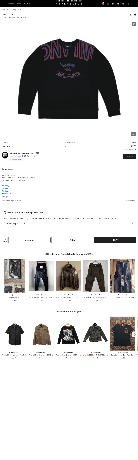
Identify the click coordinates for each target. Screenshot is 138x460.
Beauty (27, 3)
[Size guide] (74, 142)
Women (10, 3)
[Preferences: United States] (103, 4)
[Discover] (113, 3)
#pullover (6, 191)
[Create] (108, 3)
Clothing (12, 9)
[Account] (128, 3)
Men (19, 3)
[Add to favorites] (131, 14)
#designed (6, 194)
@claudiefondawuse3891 (79, 254)
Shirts (22, 9)
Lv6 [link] (37, 153)
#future (5, 188)
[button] (69, 79)
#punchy (5, 185)
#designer (6, 196)
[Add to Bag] (135, 14)
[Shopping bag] (118, 3)
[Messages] (123, 3)
